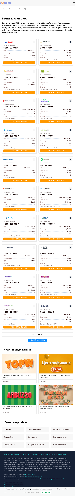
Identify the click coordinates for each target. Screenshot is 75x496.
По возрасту (32, 437)
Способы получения (59, 445)
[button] (13, 429)
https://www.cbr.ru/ (29, 474)
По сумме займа (9, 445)
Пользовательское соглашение (13, 483)
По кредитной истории (36, 445)
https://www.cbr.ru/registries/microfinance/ (51, 479)
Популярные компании (61, 429)
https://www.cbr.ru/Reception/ (33, 476)
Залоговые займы (34, 429)
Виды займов (8, 437)
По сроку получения (60, 437)
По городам (8, 429)
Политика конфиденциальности (13, 485)
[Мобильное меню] (74, 3)
